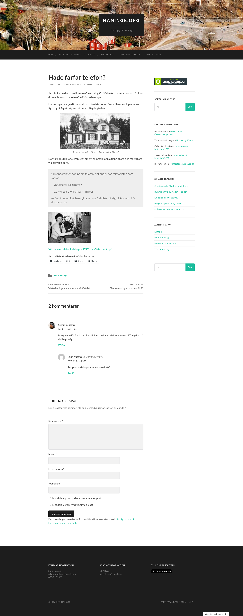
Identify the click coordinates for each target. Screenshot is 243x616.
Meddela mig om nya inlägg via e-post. (73, 504)
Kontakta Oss (153, 55)
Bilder (77, 55)
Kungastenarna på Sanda (182, 163)
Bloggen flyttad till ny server (168, 203)
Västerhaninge (60, 275)
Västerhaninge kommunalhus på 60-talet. (69, 287)
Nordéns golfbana (184, 140)
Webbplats (54, 483)
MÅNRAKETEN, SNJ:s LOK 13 (169, 209)
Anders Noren (178, 602)
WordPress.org (161, 249)
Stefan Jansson (66, 324)
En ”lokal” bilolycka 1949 (166, 197)
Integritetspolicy (130, 55)
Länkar (91, 55)
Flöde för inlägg (161, 237)
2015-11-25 (54, 84)
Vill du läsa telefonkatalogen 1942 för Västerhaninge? (80, 249)
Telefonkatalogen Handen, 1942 (126, 287)
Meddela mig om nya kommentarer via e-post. (77, 498)
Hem (50, 55)
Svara (61, 345)
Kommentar (55, 421)
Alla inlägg (107, 55)
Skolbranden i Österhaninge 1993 (168, 133)
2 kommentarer (91, 84)
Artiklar (63, 55)
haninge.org (121, 20)
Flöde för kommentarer (165, 243)
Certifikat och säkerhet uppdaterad (171, 186)
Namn (52, 454)
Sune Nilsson (71, 84)
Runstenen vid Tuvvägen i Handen (170, 191)
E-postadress (56, 468)
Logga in (158, 231)
